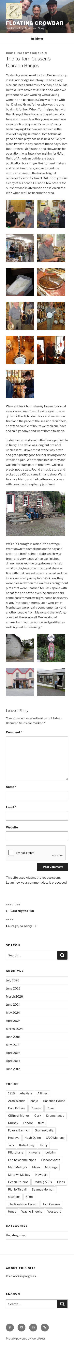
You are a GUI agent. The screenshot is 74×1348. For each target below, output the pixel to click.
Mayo (36, 1167)
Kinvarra (34, 1152)
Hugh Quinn (32, 1138)
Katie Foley (27, 1145)
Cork (37, 1115)
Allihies (42, 1093)
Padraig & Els (43, 1182)
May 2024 (13, 1012)
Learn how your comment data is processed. (36, 882)
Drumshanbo (55, 1115)
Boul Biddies (16, 1108)
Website (12, 827)
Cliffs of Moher (18, 1115)
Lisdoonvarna (50, 1160)
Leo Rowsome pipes (22, 1160)
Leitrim (50, 1152)
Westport (54, 1211)
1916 (11, 1093)
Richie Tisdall (17, 1189)
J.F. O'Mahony (55, 1138)
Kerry (44, 1145)
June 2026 (13, 988)
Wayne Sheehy (31, 1211)
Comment (14, 732)
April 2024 (13, 1021)
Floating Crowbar (35, 23)
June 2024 (13, 1004)
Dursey (13, 1123)
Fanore (28, 1123)
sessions (14, 1197)
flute (41, 1123)
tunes (12, 1211)
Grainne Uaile (44, 1130)
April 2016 (13, 1053)
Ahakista (26, 1093)
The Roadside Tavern (22, 1204)
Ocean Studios (18, 1182)
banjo (34, 1101)
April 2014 (13, 1061)
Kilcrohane (15, 1152)
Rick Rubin (38, 53)
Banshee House (54, 1101)
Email (11, 807)
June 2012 (13, 1069)
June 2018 (13, 1037)
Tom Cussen (51, 1204)
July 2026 (12, 980)
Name (11, 787)
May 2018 (13, 1045)
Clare (50, 1108)
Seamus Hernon (43, 1189)
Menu (39, 38)
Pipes (61, 1182)
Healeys (13, 1138)
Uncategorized (16, 1235)
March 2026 (14, 996)
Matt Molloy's (17, 1167)
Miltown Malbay (19, 1175)
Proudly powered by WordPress (26, 1338)
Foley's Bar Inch (19, 1130)
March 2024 (14, 1029)
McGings (51, 1167)
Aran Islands (16, 1101)
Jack (11, 1145)
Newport (41, 1175)
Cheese (36, 1108)
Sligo (29, 1197)
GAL (60, 153)
